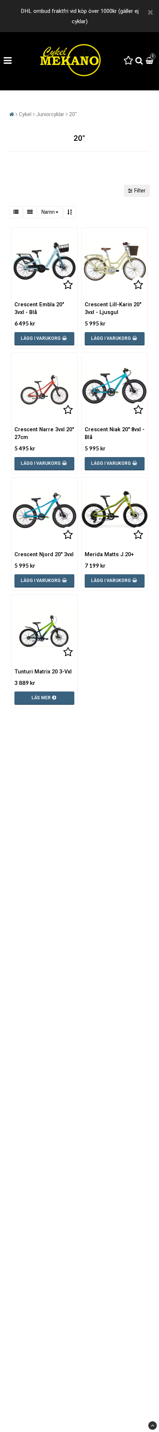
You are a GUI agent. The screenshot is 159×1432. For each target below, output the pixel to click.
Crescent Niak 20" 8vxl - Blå (115, 433)
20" (73, 114)
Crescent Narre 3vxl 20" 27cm (44, 433)
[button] (128, 61)
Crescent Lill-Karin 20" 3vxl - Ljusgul (113, 308)
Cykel (25, 114)
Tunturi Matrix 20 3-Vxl (43, 672)
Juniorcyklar (50, 114)
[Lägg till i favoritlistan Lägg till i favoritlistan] (44, 385)
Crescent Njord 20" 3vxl (44, 554)
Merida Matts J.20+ (109, 554)
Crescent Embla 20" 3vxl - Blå (39, 308)
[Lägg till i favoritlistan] (44, 260)
